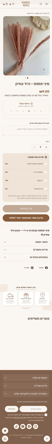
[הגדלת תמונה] (44, 70)
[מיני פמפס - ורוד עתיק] (36, 337)
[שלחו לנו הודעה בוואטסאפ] (5, 439)
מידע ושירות (40, 385)
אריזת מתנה (24, 189)
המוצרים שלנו (40, 377)
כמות (47, 141)
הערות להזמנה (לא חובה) (39, 123)
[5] (17, 111)
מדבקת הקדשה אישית (24, 164)
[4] (23, 111)
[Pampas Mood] (26, 4)
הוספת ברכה (24, 172)
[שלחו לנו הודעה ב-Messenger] (5, 431)
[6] (11, 111)
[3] (29, 111)
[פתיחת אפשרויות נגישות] (47, 439)
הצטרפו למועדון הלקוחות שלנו (30, 393)
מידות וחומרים (40, 249)
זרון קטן (24, 180)
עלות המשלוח (25, 95)
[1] (41, 111)
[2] (35, 111)
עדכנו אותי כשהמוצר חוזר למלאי (26, 217)
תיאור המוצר (41, 241)
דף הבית (46, 13)
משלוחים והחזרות (39, 257)
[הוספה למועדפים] (31, 329)
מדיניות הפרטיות (19, 417)
